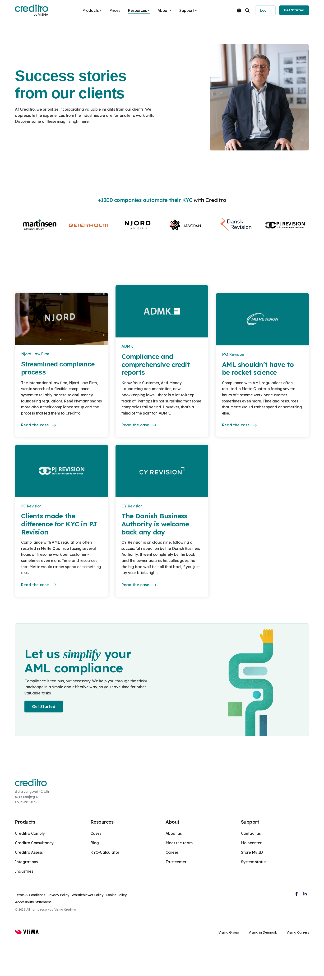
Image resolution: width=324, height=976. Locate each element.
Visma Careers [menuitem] (298, 932)
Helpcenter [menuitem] (251, 842)
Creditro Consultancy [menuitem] (34, 842)
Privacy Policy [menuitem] (58, 895)
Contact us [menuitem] (251, 833)
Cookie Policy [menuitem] (116, 895)
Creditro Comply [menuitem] (30, 833)
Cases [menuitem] (95, 833)
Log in (265, 10)
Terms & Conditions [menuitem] (30, 895)
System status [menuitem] (253, 861)
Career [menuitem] (172, 852)
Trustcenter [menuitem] (176, 861)
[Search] (247, 10)
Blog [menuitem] (94, 842)
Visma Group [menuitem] (228, 932)
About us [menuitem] (174, 833)
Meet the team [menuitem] (179, 842)
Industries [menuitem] (24, 871)
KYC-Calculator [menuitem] (104, 852)
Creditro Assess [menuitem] (29, 852)
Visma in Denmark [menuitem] (263, 932)
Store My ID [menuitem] (252, 852)
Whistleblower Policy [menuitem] (87, 895)
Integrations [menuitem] (26, 861)
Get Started (294, 10)
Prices (114, 10)
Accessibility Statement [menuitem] (33, 902)
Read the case (35, 425)
